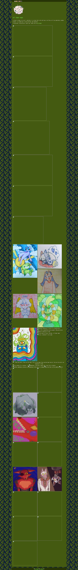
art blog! (39, 23)
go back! (41, 569)
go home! (37, 569)
